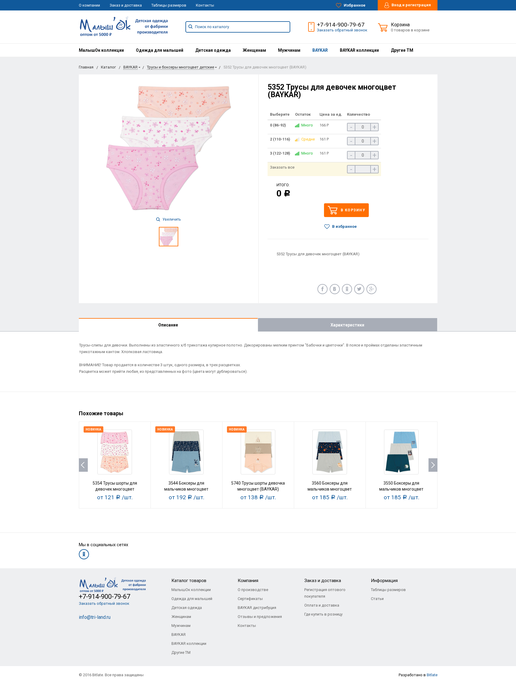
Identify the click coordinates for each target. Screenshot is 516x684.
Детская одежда (213, 50)
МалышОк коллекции (101, 50)
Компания (248, 580)
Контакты (205, 5)
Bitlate (432, 675)
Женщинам (254, 50)
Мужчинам (289, 50)
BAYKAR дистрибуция (257, 607)
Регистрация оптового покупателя (324, 592)
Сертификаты (250, 598)
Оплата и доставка (321, 605)
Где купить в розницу (323, 614)
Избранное (354, 5)
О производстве (253, 589)
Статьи (377, 598)
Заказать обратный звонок (342, 30)
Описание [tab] (168, 325)
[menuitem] (101, 50)
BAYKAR (320, 50)
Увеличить (171, 219)
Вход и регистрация (411, 5)
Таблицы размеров (168, 5)
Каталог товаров (188, 580)
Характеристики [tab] (347, 325)
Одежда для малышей (159, 50)
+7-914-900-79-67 (341, 24)
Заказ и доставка (126, 5)
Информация (384, 580)
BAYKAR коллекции (359, 50)
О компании (89, 5)
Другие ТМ (402, 50)
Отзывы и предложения (260, 616)
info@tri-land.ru (94, 617)
